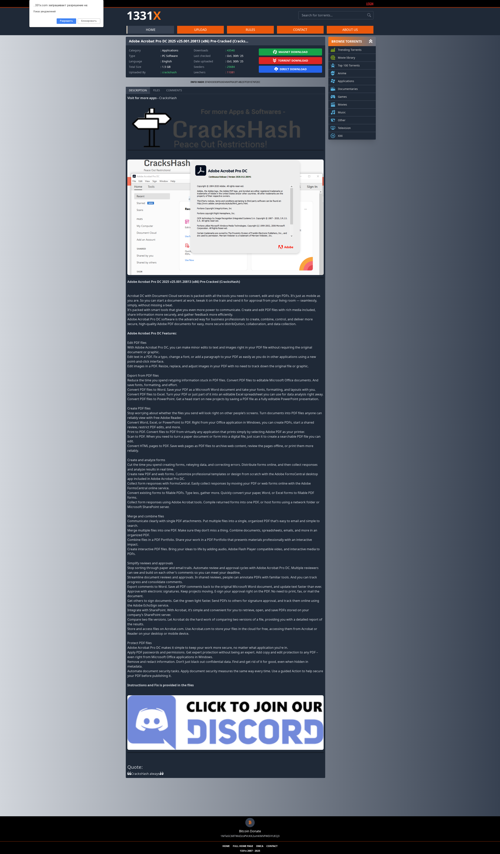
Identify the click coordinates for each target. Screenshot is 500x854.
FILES (156, 90)
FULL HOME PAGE (243, 846)
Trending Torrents (350, 50)
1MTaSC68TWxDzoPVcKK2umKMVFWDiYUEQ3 (250, 836)
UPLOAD (200, 30)
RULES (250, 30)
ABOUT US (350, 30)
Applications (346, 81)
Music (342, 112)
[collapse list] (371, 41)
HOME (150, 30)
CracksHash (168, 98)
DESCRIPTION (138, 90)
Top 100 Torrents (349, 65)
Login (369, 4)
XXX (340, 136)
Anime (342, 73)
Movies (342, 104)
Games (342, 97)
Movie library (346, 57)
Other (342, 120)
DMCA (259, 846)
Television (344, 128)
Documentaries (348, 89)
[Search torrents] (369, 15)
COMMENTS (174, 90)
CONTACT (300, 30)
